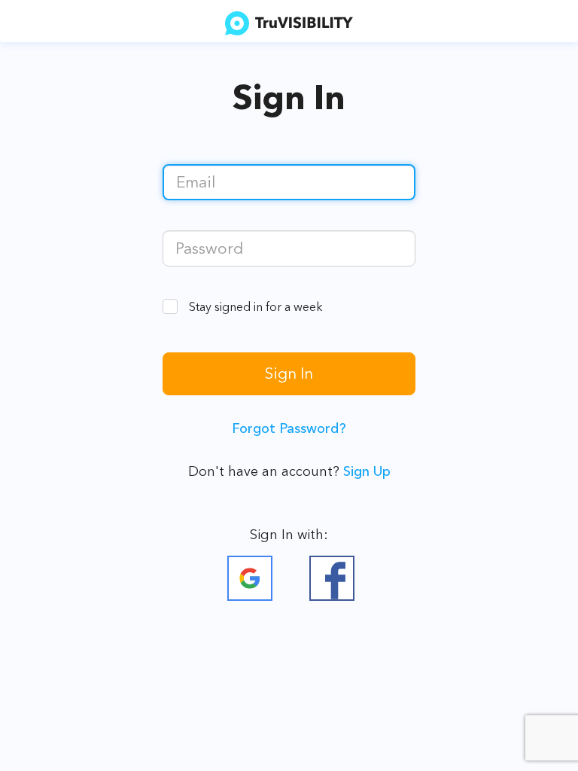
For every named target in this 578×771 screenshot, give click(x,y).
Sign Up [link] (367, 471)
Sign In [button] (289, 373)
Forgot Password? (289, 428)
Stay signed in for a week (256, 306)
